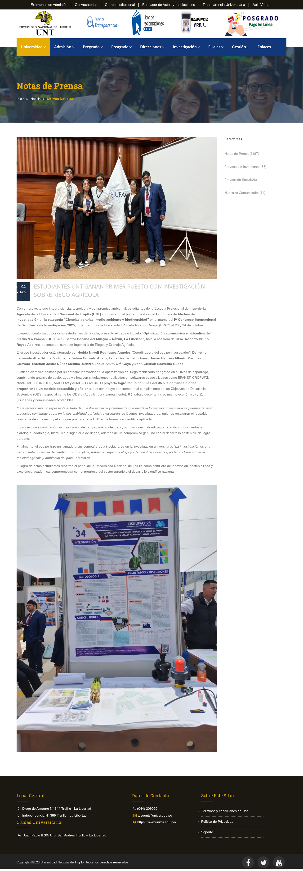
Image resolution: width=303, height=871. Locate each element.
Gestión (239, 46)
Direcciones (150, 46)
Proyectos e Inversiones (245, 167)
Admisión (62, 46)
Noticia (36, 99)
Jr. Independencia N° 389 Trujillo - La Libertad (52, 815)
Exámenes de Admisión (49, 5)
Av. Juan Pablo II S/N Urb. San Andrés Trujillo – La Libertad (62, 835)
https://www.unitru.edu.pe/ (156, 822)
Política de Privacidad (217, 821)
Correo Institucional (120, 5)
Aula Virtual (261, 5)
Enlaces (264, 46)
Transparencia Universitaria (224, 5)
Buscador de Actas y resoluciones (168, 5)
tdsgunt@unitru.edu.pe (155, 815)
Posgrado (120, 46)
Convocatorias (86, 5)
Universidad (32, 46)
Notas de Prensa (241, 154)
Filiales (214, 46)
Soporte (207, 832)
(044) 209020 (147, 808)
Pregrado (91, 46)
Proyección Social (240, 180)
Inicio (20, 99)
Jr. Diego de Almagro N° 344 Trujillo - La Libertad (54, 808)
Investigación (185, 46)
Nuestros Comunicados (244, 193)
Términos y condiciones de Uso (224, 811)
